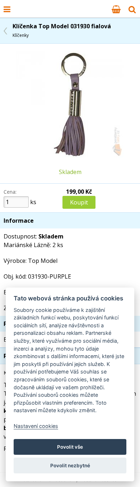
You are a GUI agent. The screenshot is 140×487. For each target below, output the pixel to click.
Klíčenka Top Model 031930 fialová (62, 30)
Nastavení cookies (36, 426)
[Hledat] (132, 9)
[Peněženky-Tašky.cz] (18, 4)
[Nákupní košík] (116, 9)
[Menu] (7, 9)
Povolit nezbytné (70, 465)
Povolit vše (70, 447)
